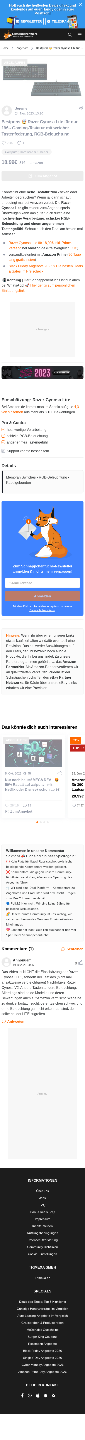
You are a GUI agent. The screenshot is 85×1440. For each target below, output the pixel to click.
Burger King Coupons (42, 1336)
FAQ (42, 1205)
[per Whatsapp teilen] (30, 1395)
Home (5, 48)
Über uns (42, 1191)
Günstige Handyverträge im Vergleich (42, 1308)
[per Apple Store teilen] (37, 1395)
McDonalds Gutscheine (43, 1329)
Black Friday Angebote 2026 (42, 1350)
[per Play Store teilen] (45, 1395)
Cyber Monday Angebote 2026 (43, 1364)
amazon (37, 163)
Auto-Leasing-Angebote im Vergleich (42, 1315)
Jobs (42, 1198)
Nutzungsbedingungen (42, 1233)
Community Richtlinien (42, 1247)
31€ (74, 248)
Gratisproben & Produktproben (42, 1322)
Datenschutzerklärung (42, 610)
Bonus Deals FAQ (42, 1212)
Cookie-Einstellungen (42, 1254)
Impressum (42, 1219)
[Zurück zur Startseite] (20, 34)
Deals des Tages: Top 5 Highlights (42, 1301)
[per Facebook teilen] (22, 1395)
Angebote (22, 48)
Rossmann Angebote (42, 1343)
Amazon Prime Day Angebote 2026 (42, 1371)
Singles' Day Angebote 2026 (42, 1357)
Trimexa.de (42, 1278)
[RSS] (53, 1395)
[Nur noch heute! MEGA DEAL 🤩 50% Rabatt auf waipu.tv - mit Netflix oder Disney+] (33, 753)
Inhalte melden (42, 1226)
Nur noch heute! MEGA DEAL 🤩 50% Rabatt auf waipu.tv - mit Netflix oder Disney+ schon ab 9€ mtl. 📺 (32, 787)
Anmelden (42, 596)
